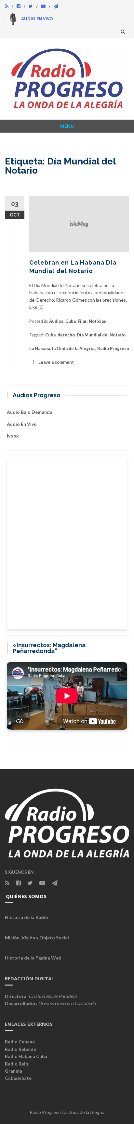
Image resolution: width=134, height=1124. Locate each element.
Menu (67, 126)
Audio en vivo (22, 424)
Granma (13, 1071)
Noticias (97, 321)
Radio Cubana (20, 1041)
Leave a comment (56, 362)
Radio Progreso (113, 348)
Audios (56, 321)
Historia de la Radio (26, 917)
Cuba (70, 321)
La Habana (39, 348)
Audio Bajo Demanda (29, 412)
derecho (66, 334)
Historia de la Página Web (33, 958)
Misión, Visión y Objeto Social (37, 937)
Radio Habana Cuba (26, 1056)
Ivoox (13, 435)
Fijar (82, 321)
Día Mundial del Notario (101, 334)
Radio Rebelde (20, 1049)
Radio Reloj (17, 1063)
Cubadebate (18, 1078)
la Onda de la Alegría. (73, 348)
